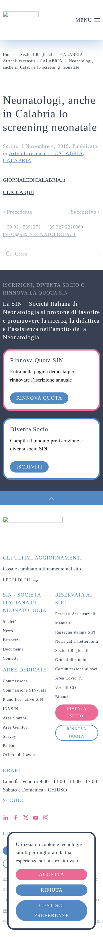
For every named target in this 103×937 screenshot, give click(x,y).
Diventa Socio (76, 712)
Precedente (19, 212)
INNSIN (10, 709)
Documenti (13, 649)
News (8, 631)
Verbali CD (65, 688)
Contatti (10, 658)
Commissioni (15, 681)
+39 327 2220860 (65, 226)
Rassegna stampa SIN (75, 632)
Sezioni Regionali (72, 650)
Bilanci (62, 697)
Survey (9, 736)
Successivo (83, 212)
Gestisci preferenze (51, 910)
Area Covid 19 (69, 678)
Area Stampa (15, 718)
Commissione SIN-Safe (25, 690)
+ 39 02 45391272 (22, 226)
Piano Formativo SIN (23, 699)
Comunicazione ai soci (76, 669)
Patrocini (11, 640)
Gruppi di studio (70, 660)
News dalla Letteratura (76, 641)
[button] (88, 20)
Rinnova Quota (76, 733)
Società (10, 621)
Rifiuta (52, 890)
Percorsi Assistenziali (75, 614)
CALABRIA (17, 160)
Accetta (51, 874)
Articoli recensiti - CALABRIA (46, 153)
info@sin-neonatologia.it (39, 234)
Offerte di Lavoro (20, 755)
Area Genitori (16, 727)
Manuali (62, 623)
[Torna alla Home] (21, 20)
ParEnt (9, 746)
